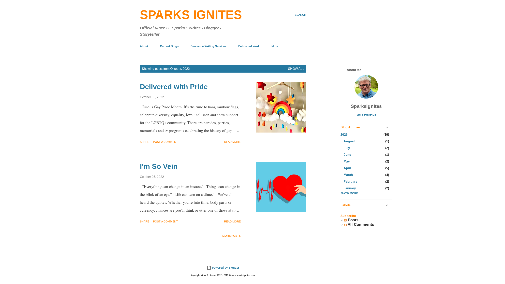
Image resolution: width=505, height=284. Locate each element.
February (350, 181)
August (349, 141)
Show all (296, 68)
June (347, 154)
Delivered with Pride (174, 87)
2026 (344, 134)
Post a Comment (165, 141)
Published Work (249, 46)
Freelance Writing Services (208, 46)
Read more (232, 141)
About (144, 46)
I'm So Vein (159, 166)
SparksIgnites (366, 106)
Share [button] (144, 141)
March (348, 175)
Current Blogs (169, 46)
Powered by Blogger (225, 267)
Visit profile (366, 114)
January (350, 188)
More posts (231, 235)
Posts (352, 220)
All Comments (360, 224)
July (347, 148)
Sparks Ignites (191, 14)
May (347, 161)
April (347, 168)
